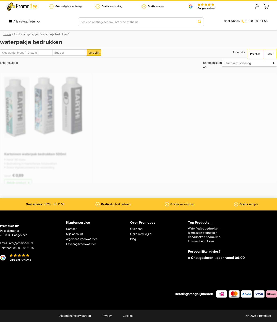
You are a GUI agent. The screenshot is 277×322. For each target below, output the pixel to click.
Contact (71, 229)
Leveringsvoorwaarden (81, 244)
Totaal (269, 53)
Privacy (107, 315)
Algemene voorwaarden (82, 239)
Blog (133, 239)
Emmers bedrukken (201, 241)
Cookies (128, 315)
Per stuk (255, 53)
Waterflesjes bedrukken (203, 228)
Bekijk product (17, 182)
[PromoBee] (21, 6)
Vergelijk (94, 52)
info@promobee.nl (21, 243)
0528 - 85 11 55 (257, 21)
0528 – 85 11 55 (23, 248)
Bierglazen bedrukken (202, 232)
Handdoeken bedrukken (204, 237)
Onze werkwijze (140, 234)
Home (7, 34)
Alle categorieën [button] (24, 21)
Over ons (136, 229)
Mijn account (74, 234)
